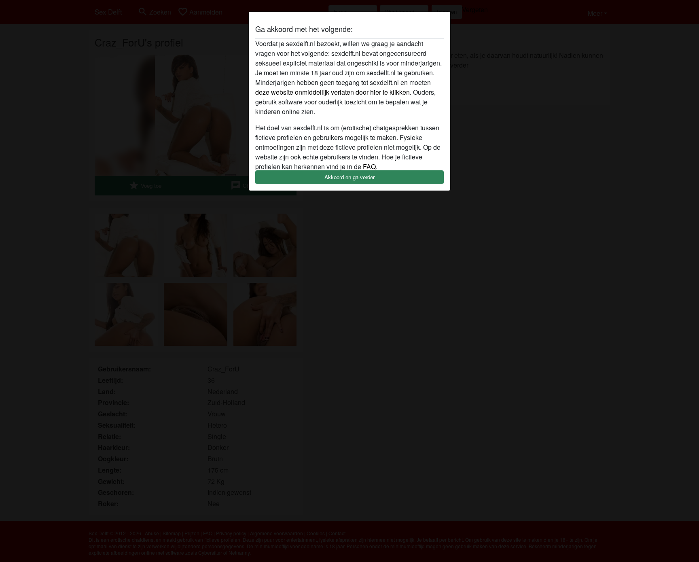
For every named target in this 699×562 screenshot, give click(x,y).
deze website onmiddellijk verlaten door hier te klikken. (333, 92)
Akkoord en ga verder (349, 177)
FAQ (369, 166)
